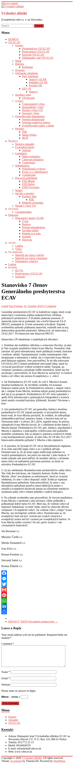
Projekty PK (35, 85)
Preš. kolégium (30, 76)
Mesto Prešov (29, 134)
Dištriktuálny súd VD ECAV (38, 57)
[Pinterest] (37, 595)
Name (5, 671)
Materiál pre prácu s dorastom (31, 258)
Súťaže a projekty (24, 193)
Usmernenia (28, 162)
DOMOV (13, 39)
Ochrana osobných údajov (36, 122)
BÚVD (19, 270)
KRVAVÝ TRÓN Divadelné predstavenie (33, 621)
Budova (26, 224)
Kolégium (27, 67)
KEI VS (26, 88)
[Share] (37, 611)
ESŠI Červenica (30, 187)
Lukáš (4, 306)
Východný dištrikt (14, 13)
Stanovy (33, 91)
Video (18, 248)
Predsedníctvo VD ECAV (36, 48)
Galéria (19, 245)
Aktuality (13, 719)
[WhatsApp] (37, 600)
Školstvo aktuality (25, 144)
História (19, 64)
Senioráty (20, 276)
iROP (25, 137)
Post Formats (16, 306)
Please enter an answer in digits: (18, 690)
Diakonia (13, 215)
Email (5, 678)
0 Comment (49, 306)
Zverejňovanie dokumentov (30, 116)
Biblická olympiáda (32, 202)
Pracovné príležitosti (26, 178)
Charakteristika (23, 211)
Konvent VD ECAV (33, 54)
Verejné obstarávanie (33, 119)
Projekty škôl (29, 196)
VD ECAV (14, 42)
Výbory (19, 101)
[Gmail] (37, 589)
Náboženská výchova (33, 168)
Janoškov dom (23, 94)
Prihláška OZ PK (38, 82)
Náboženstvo (22, 165)
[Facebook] (37, 573)
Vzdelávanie (29, 174)
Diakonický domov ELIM (29, 218)
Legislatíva (21, 153)
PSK (24, 131)
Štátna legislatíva (31, 156)
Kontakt (26, 236)
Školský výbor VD (32, 110)
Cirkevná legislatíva (33, 159)
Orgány (19, 45)
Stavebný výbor (30, 113)
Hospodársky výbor (33, 107)
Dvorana (20, 70)
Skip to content (9, 3)
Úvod (25, 221)
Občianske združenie (26, 73)
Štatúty (19, 190)
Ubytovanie (28, 97)
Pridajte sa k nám (31, 233)
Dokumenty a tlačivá (26, 261)
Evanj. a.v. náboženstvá (35, 171)
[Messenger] (37, 578)
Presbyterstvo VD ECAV (36, 51)
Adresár (26, 150)
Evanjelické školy (24, 147)
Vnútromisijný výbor (33, 104)
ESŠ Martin (28, 181)
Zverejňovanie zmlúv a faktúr (38, 125)
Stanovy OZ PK (38, 79)
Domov (12, 716)
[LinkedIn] (37, 606)
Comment (7, 643)
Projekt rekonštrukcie (33, 227)
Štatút (18, 60)
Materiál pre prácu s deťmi (29, 255)
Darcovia (27, 239)
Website (5, 684)
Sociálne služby (30, 230)
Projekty (19, 128)
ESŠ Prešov (28, 184)
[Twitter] (37, 584)
